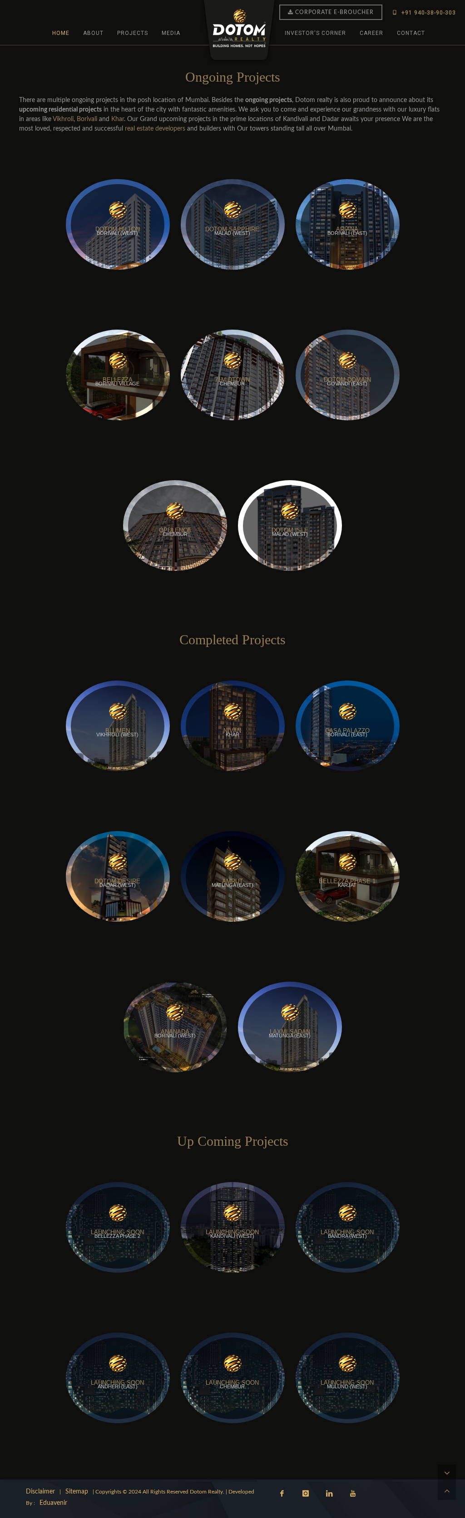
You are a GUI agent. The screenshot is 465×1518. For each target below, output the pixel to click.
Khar (117, 119)
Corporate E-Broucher (334, 12)
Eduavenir (53, 1503)
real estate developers (155, 129)
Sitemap (76, 1492)
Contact (411, 33)
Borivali (86, 119)
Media (171, 33)
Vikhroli (63, 119)
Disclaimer (40, 1492)
